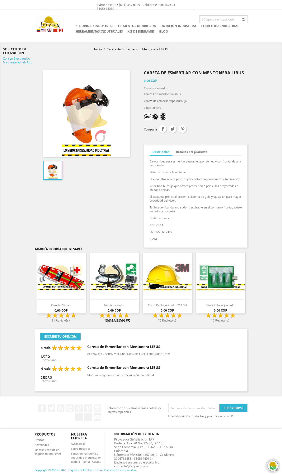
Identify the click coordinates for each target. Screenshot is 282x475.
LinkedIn (79, 417)
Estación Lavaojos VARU (220, 305)
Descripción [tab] (161, 152)
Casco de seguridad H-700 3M (167, 305)
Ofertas (39, 440)
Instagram (97, 408)
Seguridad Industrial (94, 26)
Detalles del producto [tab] (191, 152)
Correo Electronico (16, 58)
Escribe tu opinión (60, 336)
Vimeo (88, 408)
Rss (60, 408)
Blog (163, 31)
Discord (97, 417)
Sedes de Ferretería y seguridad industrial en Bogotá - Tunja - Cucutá (86, 458)
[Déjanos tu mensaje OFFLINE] (272, 465)
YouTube (70, 408)
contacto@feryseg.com (131, 466)
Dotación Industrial (179, 26)
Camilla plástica (61, 305)
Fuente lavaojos (114, 305)
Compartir (163, 129)
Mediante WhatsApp (17, 62)
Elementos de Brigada (137, 26)
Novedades (42, 445)
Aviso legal (78, 443)
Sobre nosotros (80, 448)
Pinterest (182, 129)
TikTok (88, 417)
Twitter (51, 408)
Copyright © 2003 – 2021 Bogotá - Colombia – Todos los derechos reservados (85, 470)
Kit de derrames (141, 31)
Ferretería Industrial (220, 26)
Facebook (42, 408)
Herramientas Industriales (99, 31)
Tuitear (172, 129)
